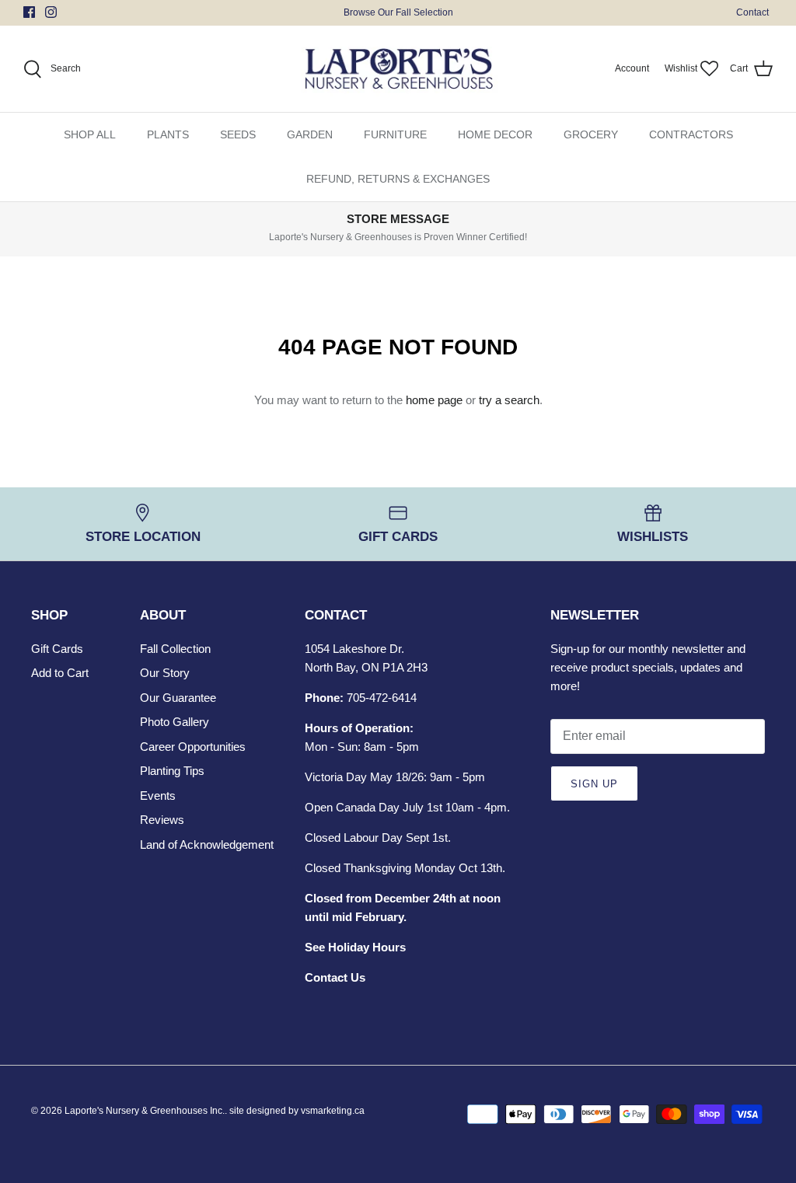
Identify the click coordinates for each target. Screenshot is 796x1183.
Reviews (162, 819)
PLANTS (168, 134)
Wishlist (681, 68)
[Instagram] (51, 12)
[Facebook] (29, 12)
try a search (509, 400)
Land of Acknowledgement (207, 844)
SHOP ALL (90, 134)
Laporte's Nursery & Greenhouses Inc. (145, 1110)
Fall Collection (175, 648)
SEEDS (238, 134)
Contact (752, 12)
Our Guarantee (178, 697)
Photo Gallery (174, 721)
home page (434, 400)
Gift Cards (57, 648)
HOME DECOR (495, 134)
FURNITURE (395, 134)
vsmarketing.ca (333, 1110)
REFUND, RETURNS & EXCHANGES (398, 179)
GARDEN (310, 134)
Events (158, 795)
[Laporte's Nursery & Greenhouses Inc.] (398, 69)
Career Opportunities (193, 746)
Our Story (165, 672)
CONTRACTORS (691, 134)
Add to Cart (60, 672)
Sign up (594, 784)
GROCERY (591, 134)
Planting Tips (172, 770)
